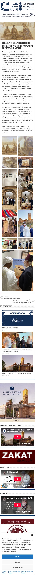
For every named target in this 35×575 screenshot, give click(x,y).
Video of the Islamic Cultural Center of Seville (16, 373)
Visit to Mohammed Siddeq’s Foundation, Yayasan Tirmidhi (22, 301)
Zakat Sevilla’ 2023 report (12, 297)
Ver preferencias (17, 567)
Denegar (17, 562)
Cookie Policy (4, 572)
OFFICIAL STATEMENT (10, 328)
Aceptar (17, 557)
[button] (32, 535)
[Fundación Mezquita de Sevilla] (17, 6)
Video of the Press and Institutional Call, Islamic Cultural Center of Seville (17, 350)
